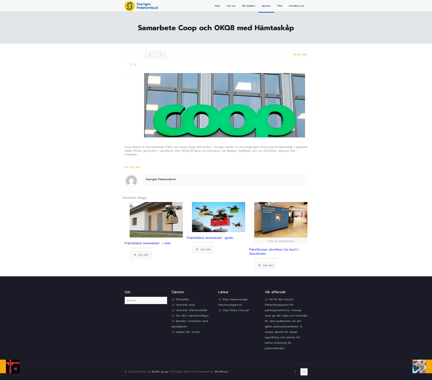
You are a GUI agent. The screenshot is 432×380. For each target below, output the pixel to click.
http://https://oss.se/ (236, 310)
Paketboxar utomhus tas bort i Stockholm (274, 251)
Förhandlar (182, 299)
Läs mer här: (132, 167)
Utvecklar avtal (185, 305)
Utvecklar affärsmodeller (191, 310)
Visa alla (301, 54)
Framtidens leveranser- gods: (210, 237)
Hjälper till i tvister (188, 332)
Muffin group (160, 372)
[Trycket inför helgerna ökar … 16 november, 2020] (10, 366)
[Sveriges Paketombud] (141, 6)
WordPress (221, 372)
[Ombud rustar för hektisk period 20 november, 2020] (422, 366)
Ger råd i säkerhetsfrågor (192, 316)
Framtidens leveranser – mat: (148, 243)
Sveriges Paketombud (161, 179)
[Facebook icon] (295, 372)
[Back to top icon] (304, 371)
